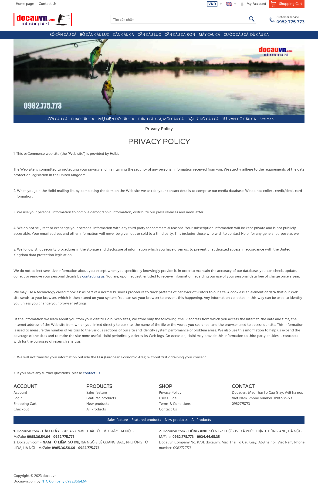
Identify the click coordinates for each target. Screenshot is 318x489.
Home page (25, 4)
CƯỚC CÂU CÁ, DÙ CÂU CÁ (246, 35)
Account (20, 393)
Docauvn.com (28, 431)
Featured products (101, 398)
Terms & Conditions (175, 404)
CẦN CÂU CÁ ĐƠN (180, 35)
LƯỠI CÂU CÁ (56, 119)
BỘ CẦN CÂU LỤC (94, 35)
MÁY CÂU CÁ (209, 35)
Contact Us (48, 4)
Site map (267, 119)
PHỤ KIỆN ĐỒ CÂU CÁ (116, 119)
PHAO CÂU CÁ (82, 119)
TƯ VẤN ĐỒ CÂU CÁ (239, 119)
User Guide (167, 398)
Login (18, 398)
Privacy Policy (170, 393)
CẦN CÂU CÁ (123, 35)
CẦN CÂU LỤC (149, 35)
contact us (91, 373)
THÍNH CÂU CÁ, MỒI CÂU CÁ (161, 119)
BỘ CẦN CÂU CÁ (63, 35)
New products (97, 404)
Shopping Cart (25, 404)
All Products (96, 409)
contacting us (93, 277)
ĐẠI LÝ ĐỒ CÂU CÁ (203, 119)
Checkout (21, 409)
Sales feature (96, 393)
